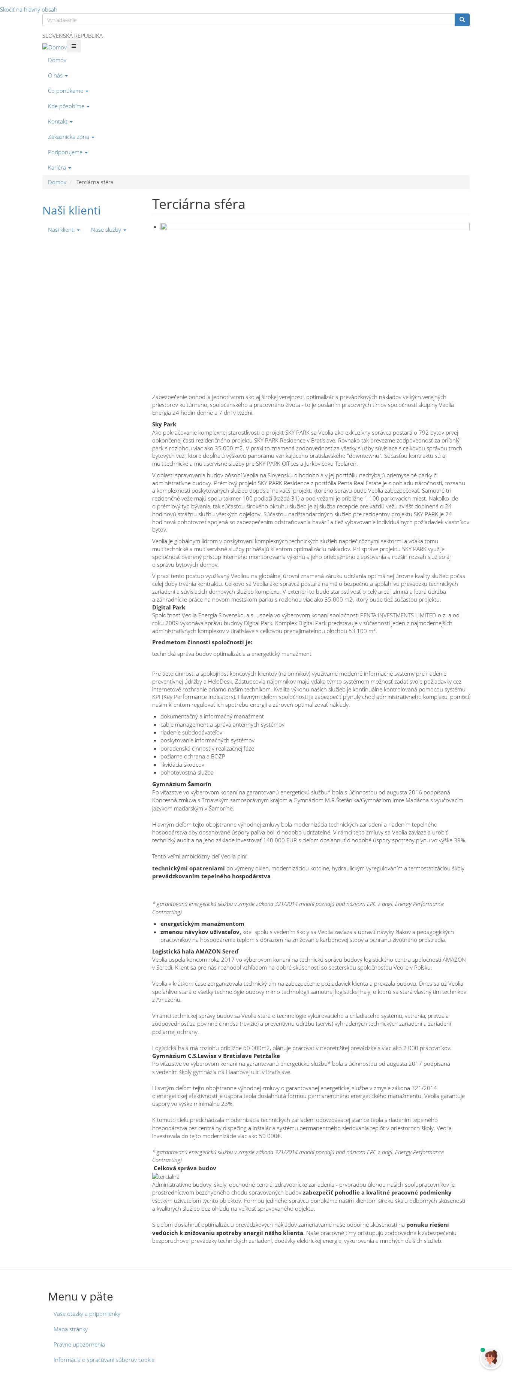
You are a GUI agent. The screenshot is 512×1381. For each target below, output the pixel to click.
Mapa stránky (71, 1329)
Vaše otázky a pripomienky (87, 1313)
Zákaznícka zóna (69, 136)
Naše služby (107, 229)
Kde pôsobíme (67, 106)
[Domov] (54, 47)
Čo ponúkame (66, 90)
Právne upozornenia (79, 1344)
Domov (57, 60)
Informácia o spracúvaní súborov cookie (104, 1359)
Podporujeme (66, 152)
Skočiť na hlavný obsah (28, 9)
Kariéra (57, 167)
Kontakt (58, 121)
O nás (56, 75)
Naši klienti (71, 210)
